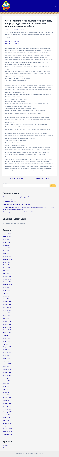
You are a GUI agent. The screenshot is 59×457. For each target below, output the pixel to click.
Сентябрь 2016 (7, 259)
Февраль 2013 (7, 347)
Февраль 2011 (7, 398)
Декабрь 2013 (7, 327)
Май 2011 (5, 389)
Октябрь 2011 (7, 375)
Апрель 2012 (7, 364)
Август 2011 (6, 381)
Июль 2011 (6, 383)
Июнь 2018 (6, 242)
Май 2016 (6, 270)
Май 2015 (6, 293)
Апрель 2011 (6, 392)
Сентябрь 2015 (7, 284)
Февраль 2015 (7, 301)
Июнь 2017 (6, 253)
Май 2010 (6, 420)
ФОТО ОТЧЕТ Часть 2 (12, 43)
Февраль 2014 (7, 324)
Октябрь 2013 (7, 333)
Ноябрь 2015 (7, 279)
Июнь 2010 (6, 417)
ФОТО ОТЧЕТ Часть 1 (12, 41)
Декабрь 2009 (7, 429)
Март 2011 (6, 395)
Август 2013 (6, 338)
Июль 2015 (6, 287)
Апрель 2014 (7, 321)
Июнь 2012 (6, 358)
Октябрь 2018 (7, 236)
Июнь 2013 (6, 341)
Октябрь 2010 (7, 409)
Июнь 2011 (6, 386)
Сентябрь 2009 (7, 434)
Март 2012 (6, 366)
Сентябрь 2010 (7, 412)
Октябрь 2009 (7, 431)
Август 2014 (6, 313)
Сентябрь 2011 (7, 378)
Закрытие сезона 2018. (10, 201)
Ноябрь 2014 (7, 307)
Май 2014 (6, 318)
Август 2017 (6, 248)
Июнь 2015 (6, 290)
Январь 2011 (6, 400)
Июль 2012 (6, 355)
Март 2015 (6, 299)
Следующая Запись (43, 178)
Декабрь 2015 (7, 276)
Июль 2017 (6, 251)
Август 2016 (6, 262)
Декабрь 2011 (7, 372)
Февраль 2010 (7, 426)
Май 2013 (6, 344)
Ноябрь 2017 (7, 245)
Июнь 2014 (6, 316)
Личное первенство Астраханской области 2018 (18, 212)
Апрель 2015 (7, 296)
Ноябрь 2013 (7, 330)
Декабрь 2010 (7, 403)
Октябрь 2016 (7, 256)
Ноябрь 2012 (7, 349)
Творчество (6, 448)
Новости (5, 445)
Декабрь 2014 (7, 304)
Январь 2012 (7, 369)
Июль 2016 (6, 265)
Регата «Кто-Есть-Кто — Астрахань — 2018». (17, 204)
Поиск (5, 183)
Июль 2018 (6, 239)
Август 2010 (6, 415)
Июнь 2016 (6, 268)
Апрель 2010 (7, 423)
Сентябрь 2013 (7, 335)
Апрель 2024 (7, 234)
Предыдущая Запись (16, 178)
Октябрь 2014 (7, 310)
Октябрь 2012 (7, 352)
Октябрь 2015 (7, 282)
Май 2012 (6, 361)
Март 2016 (6, 273)
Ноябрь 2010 (7, 406)
